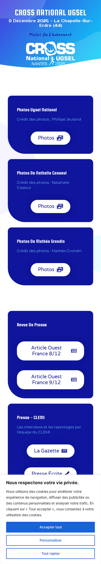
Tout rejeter (50, 553)
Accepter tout (50, 527)
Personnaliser (51, 540)
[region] (50, 519)
